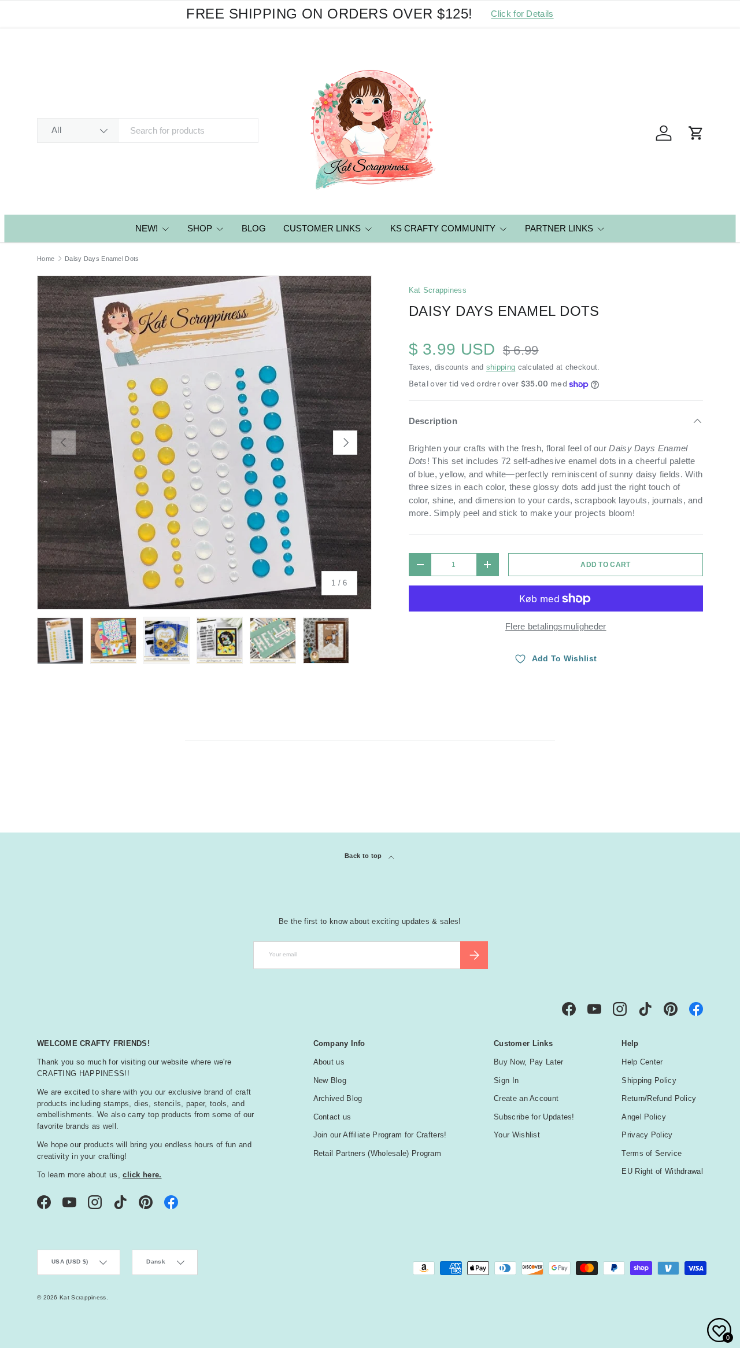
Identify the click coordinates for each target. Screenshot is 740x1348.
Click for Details (522, 14)
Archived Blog (337, 1098)
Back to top (364, 855)
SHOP (199, 228)
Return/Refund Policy (658, 1098)
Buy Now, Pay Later (528, 1062)
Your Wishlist (517, 1134)
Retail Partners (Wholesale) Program (377, 1153)
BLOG (254, 228)
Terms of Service (651, 1153)
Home (45, 259)
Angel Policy (643, 1117)
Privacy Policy (646, 1134)
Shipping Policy (648, 1080)
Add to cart (605, 565)
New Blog (329, 1080)
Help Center (642, 1062)
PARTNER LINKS (559, 228)
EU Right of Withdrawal (662, 1171)
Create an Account (526, 1098)
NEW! (146, 228)
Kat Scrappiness (438, 290)
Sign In (506, 1080)
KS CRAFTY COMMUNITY (442, 228)
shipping (500, 367)
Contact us (332, 1117)
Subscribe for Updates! (534, 1117)
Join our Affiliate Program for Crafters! (380, 1134)
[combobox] (148, 130)
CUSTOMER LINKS (322, 228)
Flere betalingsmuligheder (555, 626)
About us (329, 1062)
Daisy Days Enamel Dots (102, 259)
